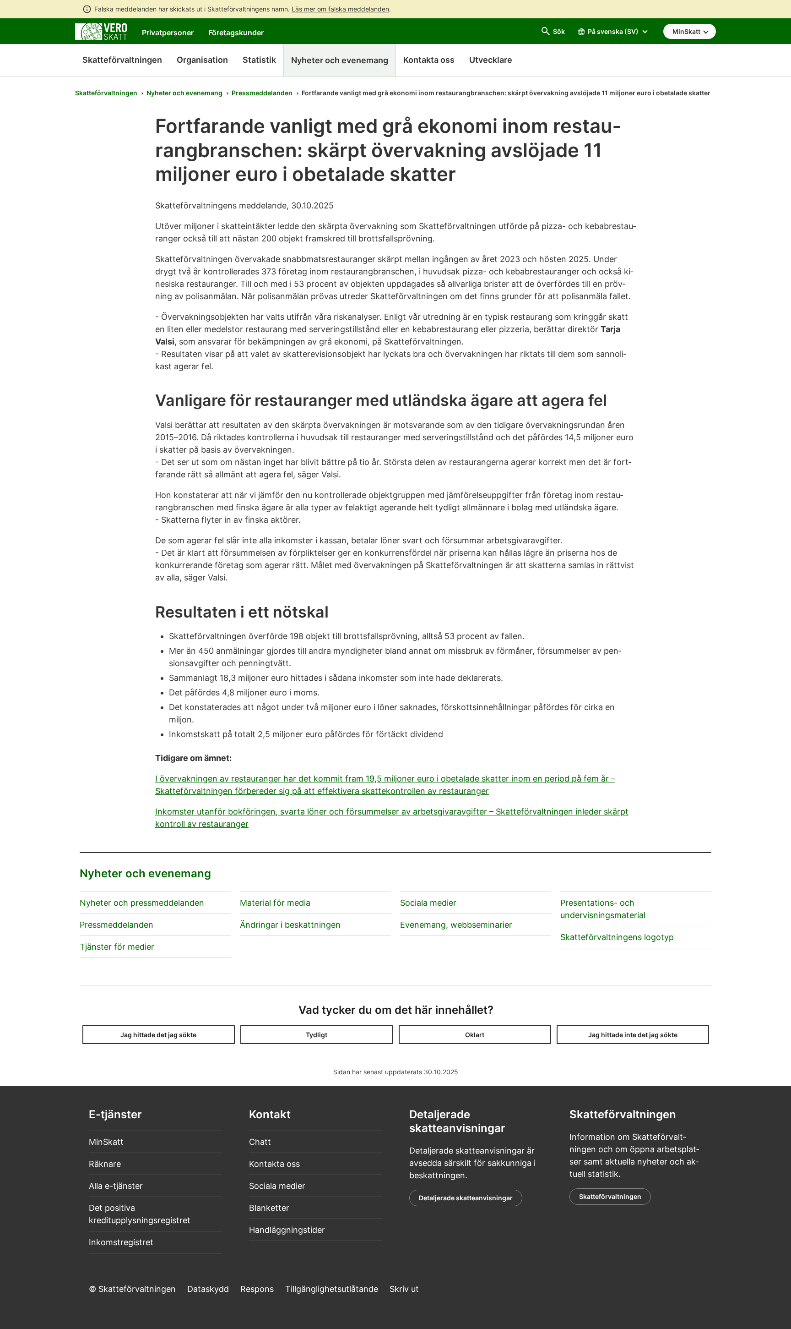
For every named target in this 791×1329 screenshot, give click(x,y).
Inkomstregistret (121, 1242)
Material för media (275, 903)
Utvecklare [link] (490, 60)
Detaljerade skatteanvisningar (466, 1198)
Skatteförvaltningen (122, 60)
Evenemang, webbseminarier (456, 925)
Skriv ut (404, 1289)
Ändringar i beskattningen (290, 925)
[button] (158, 1034)
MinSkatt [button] (687, 31)
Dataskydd (208, 1289)
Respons (257, 1289)
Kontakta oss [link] (429, 60)
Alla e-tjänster (116, 1186)
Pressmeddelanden (262, 93)
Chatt (260, 1142)
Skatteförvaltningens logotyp (617, 937)
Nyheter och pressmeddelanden (142, 903)
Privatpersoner (168, 32)
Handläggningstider (287, 1230)
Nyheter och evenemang (184, 93)
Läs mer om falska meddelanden (340, 9)
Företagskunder (236, 32)
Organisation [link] (202, 60)
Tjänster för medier (117, 947)
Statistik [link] (259, 60)
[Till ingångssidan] (101, 31)
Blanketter (269, 1208)
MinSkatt (106, 1142)
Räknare (105, 1164)
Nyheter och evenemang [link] (339, 60)
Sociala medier (428, 903)
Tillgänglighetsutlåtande (331, 1289)
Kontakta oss (274, 1164)
